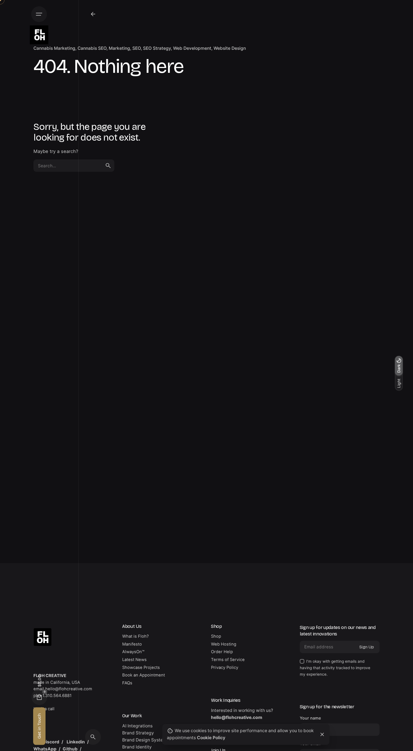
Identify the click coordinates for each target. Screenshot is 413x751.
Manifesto (132, 644)
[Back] (93, 14)
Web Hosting (223, 644)
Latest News (134, 659)
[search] (108, 165)
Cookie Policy (211, 737)
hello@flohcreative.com (236, 717)
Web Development (192, 48)
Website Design (230, 48)
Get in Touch (39, 726)
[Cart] (39, 697)
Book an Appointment (143, 675)
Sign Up (366, 646)
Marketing (119, 48)
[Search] (93, 737)
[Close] (322, 734)
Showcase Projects (141, 667)
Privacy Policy (224, 667)
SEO (136, 48)
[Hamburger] (39, 14)
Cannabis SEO (92, 48)
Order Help (222, 651)
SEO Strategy (157, 48)
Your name (310, 718)
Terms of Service (228, 659)
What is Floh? (135, 636)
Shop (216, 636)
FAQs (127, 682)
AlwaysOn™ (133, 651)
